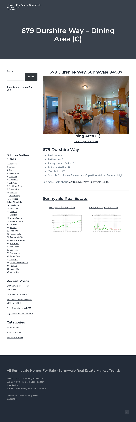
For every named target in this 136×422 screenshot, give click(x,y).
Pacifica (13, 227)
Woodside (14, 272)
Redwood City (16, 237)
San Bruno (14, 243)
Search (10, 71)
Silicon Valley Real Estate (31, 379)
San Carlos (14, 247)
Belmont (12, 167)
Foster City (14, 189)
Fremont (13, 192)
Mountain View (16, 221)
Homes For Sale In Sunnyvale (24, 5)
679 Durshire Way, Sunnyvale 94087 (88, 182)
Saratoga (13, 259)
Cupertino (13, 180)
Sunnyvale (14, 266)
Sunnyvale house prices (62, 208)
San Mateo (15, 253)
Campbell (13, 176)
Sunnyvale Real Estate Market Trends (90, 370)
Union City (14, 269)
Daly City (13, 183)
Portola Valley (16, 234)
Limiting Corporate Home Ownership (18, 287)
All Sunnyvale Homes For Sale (31, 370)
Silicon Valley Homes (30, 395)
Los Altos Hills (15, 202)
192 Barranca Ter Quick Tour (19, 294)
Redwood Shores (17, 240)
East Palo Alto (15, 186)
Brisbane (12, 170)
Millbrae (13, 212)
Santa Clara (15, 256)
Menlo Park (15, 208)
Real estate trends (15, 338)
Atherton (12, 164)
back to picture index (86, 141)
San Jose (14, 250)
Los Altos (14, 199)
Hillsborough (14, 196)
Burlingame (14, 173)
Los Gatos (14, 205)
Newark (13, 224)
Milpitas (13, 215)
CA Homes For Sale (14, 395)
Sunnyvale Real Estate (65, 198)
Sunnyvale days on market (103, 208)
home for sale (13, 327)
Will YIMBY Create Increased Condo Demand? (19, 301)
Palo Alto (14, 231)
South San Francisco (19, 263)
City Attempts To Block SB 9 (20, 313)
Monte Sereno (16, 218)
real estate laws (14, 332)
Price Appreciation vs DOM (19, 308)
